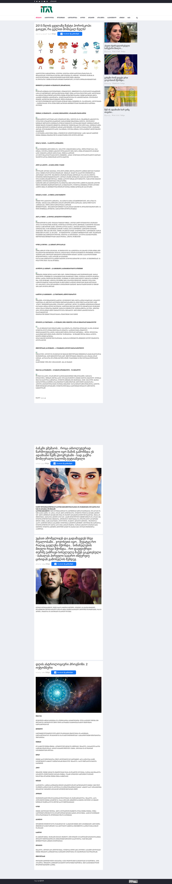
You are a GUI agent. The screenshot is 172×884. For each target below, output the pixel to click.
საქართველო (111, 18)
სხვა (129, 18)
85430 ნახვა (120, 83)
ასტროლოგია (49, 18)
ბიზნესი (121, 18)
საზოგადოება (72, 18)
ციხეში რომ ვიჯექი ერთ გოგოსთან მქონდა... (116, 79)
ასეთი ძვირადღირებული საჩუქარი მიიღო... (117, 47)
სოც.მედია (100, 18)
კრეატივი (91, 18)
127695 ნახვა (120, 51)
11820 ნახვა (46, 672)
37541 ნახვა (45, 463)
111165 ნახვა (120, 115)
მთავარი (39, 18)
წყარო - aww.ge (41, 398)
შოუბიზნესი (61, 18)
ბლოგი (82, 18)
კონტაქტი (53, 1)
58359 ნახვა (46, 564)
